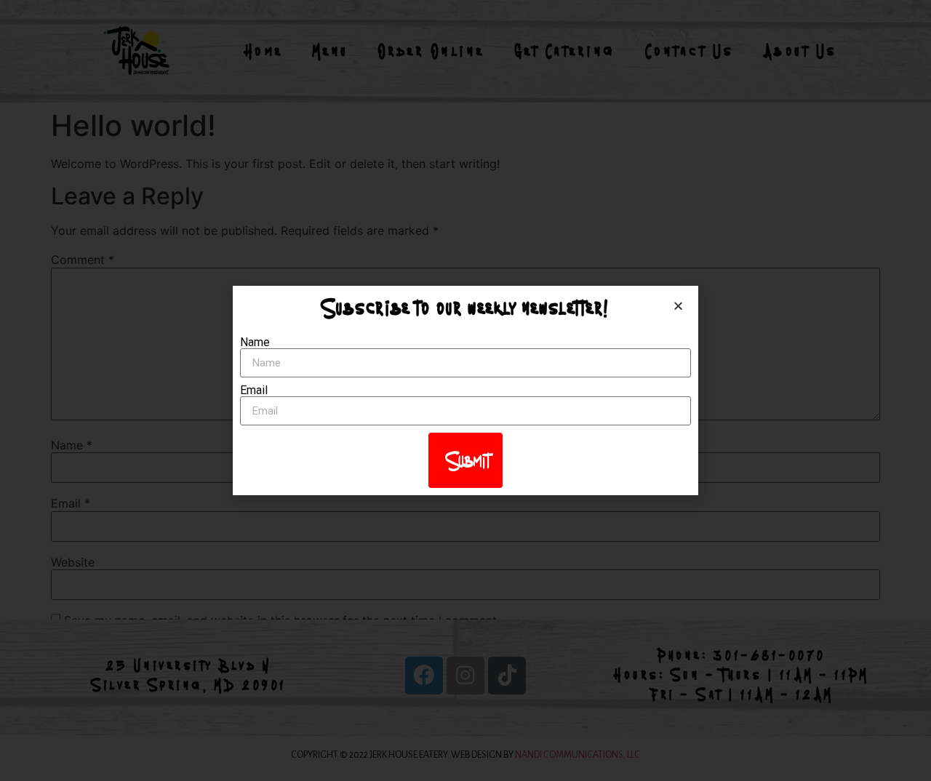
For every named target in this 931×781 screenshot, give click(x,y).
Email (254, 390)
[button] (678, 305)
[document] (465, 390)
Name (255, 342)
